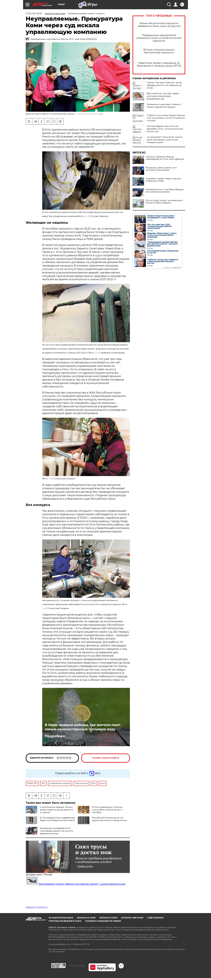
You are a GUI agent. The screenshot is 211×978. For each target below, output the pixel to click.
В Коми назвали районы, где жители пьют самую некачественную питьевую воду (83, 727)
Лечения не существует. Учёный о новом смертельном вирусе (164, 105)
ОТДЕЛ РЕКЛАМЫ (155, 918)
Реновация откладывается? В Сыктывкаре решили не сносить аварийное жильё (56, 831)
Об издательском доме (61, 918)
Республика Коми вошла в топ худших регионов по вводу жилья (109, 819)
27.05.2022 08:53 (34, 13)
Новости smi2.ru (37, 907)
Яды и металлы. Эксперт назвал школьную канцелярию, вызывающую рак (163, 96)
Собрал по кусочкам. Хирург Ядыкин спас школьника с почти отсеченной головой (166, 118)
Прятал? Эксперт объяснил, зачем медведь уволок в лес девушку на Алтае (164, 85)
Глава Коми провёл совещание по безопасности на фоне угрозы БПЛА (159, 64)
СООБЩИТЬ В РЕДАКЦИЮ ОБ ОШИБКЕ (103, 921)
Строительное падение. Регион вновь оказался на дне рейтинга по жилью (56, 810)
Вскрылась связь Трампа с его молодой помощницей (161, 169)
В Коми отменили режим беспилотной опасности (158, 51)
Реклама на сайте (86, 918)
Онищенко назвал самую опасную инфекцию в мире (163, 179)
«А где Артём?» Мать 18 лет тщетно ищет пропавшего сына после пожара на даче (164, 140)
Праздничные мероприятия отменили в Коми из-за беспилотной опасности (158, 38)
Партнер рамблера (77, 966)
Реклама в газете (108, 918)
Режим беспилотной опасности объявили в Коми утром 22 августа (159, 25)
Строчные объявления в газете (65, 921)
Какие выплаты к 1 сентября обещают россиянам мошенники (165, 190)
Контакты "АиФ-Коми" (132, 918)
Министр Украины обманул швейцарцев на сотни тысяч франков (165, 158)
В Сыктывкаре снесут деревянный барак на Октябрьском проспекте (57, 819)
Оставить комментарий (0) (105, 758)
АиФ (101, 114)
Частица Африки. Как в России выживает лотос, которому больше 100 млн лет (165, 129)
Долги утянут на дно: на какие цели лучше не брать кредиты (164, 201)
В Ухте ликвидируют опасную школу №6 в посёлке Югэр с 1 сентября (107, 810)
